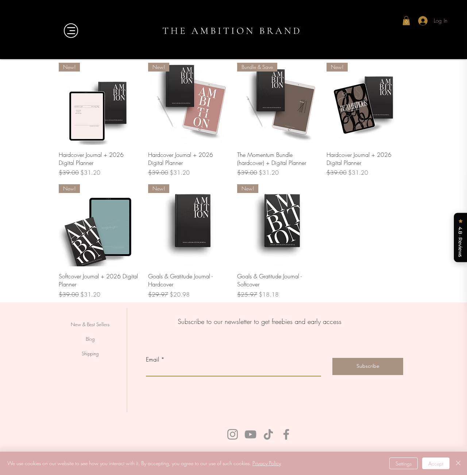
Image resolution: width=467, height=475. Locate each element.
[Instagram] (232, 434)
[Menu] (71, 30)
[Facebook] (286, 434)
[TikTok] (268, 434)
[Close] (458, 463)
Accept (435, 463)
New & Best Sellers (90, 324)
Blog (90, 339)
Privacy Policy (266, 463)
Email (152, 359)
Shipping (90, 353)
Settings (403, 463)
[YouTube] (250, 434)
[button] (406, 20)
